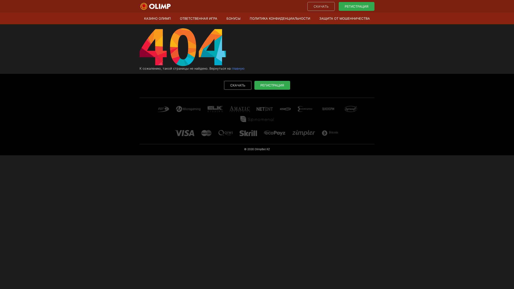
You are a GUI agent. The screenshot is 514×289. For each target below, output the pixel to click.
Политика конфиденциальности (280, 18)
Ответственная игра (198, 18)
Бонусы (233, 18)
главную (238, 68)
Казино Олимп (157, 18)
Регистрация (356, 6)
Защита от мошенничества (344, 18)
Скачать (321, 6)
